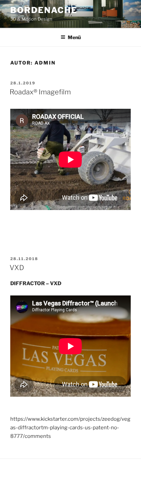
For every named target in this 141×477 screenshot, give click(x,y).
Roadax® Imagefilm (40, 92)
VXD (17, 268)
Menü (74, 37)
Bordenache (43, 10)
